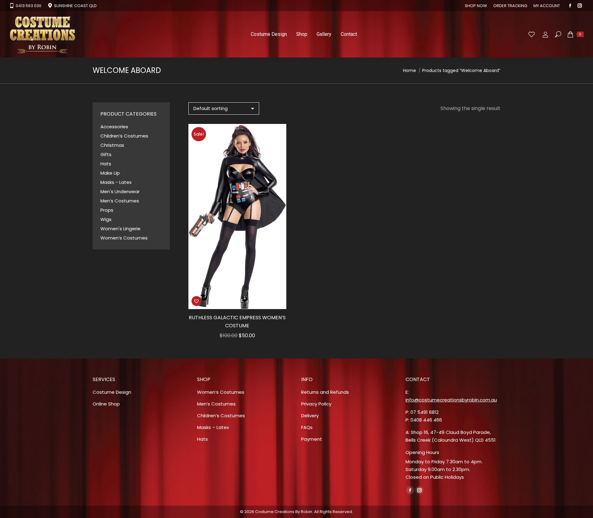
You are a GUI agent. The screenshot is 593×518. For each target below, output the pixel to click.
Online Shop (106, 404)
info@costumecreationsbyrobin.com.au (451, 400)
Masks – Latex (213, 427)
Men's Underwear (120, 191)
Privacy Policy (316, 404)
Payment (311, 439)
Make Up (110, 173)
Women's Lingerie (120, 228)
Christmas (112, 145)
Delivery (310, 415)
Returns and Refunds (325, 392)
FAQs (307, 427)
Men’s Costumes (119, 200)
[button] (196, 301)
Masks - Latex (116, 182)
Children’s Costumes (124, 136)
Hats (105, 163)
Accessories (114, 126)
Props (106, 210)
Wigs (105, 219)
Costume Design (112, 392)
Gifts (105, 154)
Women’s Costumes (124, 238)
